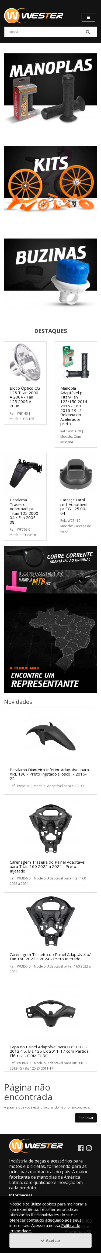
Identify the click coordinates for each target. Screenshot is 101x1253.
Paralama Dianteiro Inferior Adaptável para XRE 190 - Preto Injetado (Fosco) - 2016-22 (49, 774)
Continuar (85, 1118)
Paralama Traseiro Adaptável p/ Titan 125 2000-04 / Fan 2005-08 (25, 511)
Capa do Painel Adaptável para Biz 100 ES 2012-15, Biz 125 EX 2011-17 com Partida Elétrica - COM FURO (49, 1051)
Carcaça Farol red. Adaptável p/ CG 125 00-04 (73, 506)
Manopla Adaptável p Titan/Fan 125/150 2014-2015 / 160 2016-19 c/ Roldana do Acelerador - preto (74, 405)
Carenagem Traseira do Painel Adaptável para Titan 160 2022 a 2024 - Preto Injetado (47, 866)
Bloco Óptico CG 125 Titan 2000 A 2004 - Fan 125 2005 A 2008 (25, 396)
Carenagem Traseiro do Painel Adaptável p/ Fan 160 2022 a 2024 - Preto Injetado (50, 957)
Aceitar (53, 1240)
